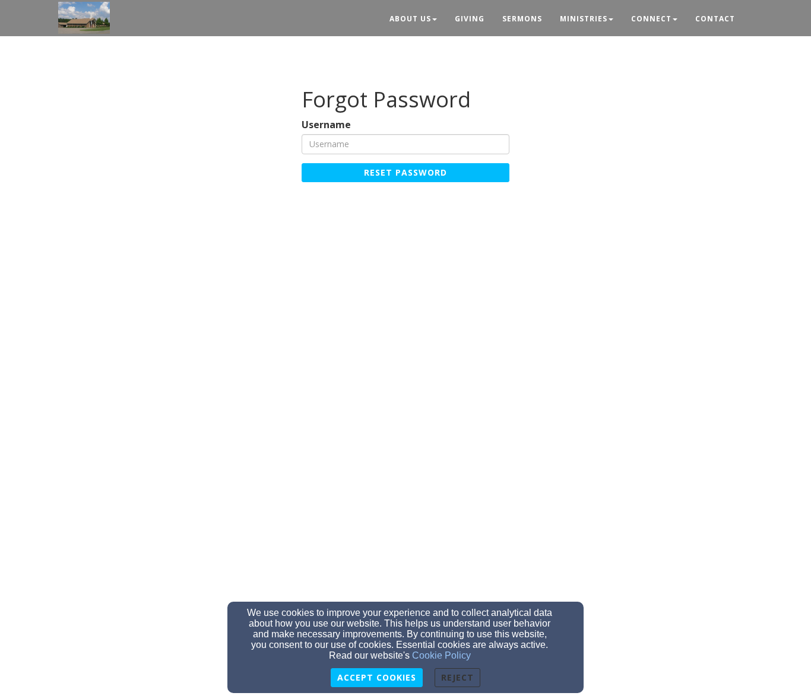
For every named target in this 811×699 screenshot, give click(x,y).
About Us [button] (410, 19)
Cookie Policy (441, 655)
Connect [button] (651, 19)
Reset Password (405, 172)
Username (326, 125)
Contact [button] (715, 19)
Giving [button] (469, 19)
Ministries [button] (583, 19)
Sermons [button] (522, 19)
